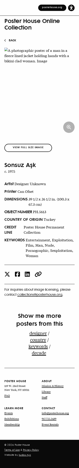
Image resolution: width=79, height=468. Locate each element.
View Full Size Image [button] (28, 147)
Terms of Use (12, 449)
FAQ (7, 395)
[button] (71, 7)
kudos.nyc (25, 454)
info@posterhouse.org (55, 413)
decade (39, 353)
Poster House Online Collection (32, 23)
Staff (44, 397)
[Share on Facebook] (17, 274)
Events (8, 413)
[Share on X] (7, 274)
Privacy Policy (31, 449)
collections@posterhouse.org (39, 294)
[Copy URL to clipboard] (38, 274)
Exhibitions (11, 419)
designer (38, 333)
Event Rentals (50, 424)
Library (46, 391)
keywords (38, 346)
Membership (12, 424)
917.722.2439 (49, 419)
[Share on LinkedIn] (27, 274)
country (38, 340)
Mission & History (53, 386)
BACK (12, 40)
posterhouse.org (52, 7)
